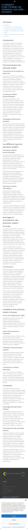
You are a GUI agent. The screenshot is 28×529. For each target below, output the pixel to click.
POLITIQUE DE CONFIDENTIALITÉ (18, 527)
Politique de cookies (7, 527)
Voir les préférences (14, 524)
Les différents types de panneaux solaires (13, 29)
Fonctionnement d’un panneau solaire (12, 27)
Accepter (14, 516)
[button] (26, 500)
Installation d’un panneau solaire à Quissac (14, 34)
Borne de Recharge (7, 491)
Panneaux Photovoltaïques (9, 486)
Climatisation (6, 488)
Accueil (4, 484)
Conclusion (6, 36)
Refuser (14, 520)
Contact (4, 493)
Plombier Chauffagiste (8, 489)
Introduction (6, 25)
